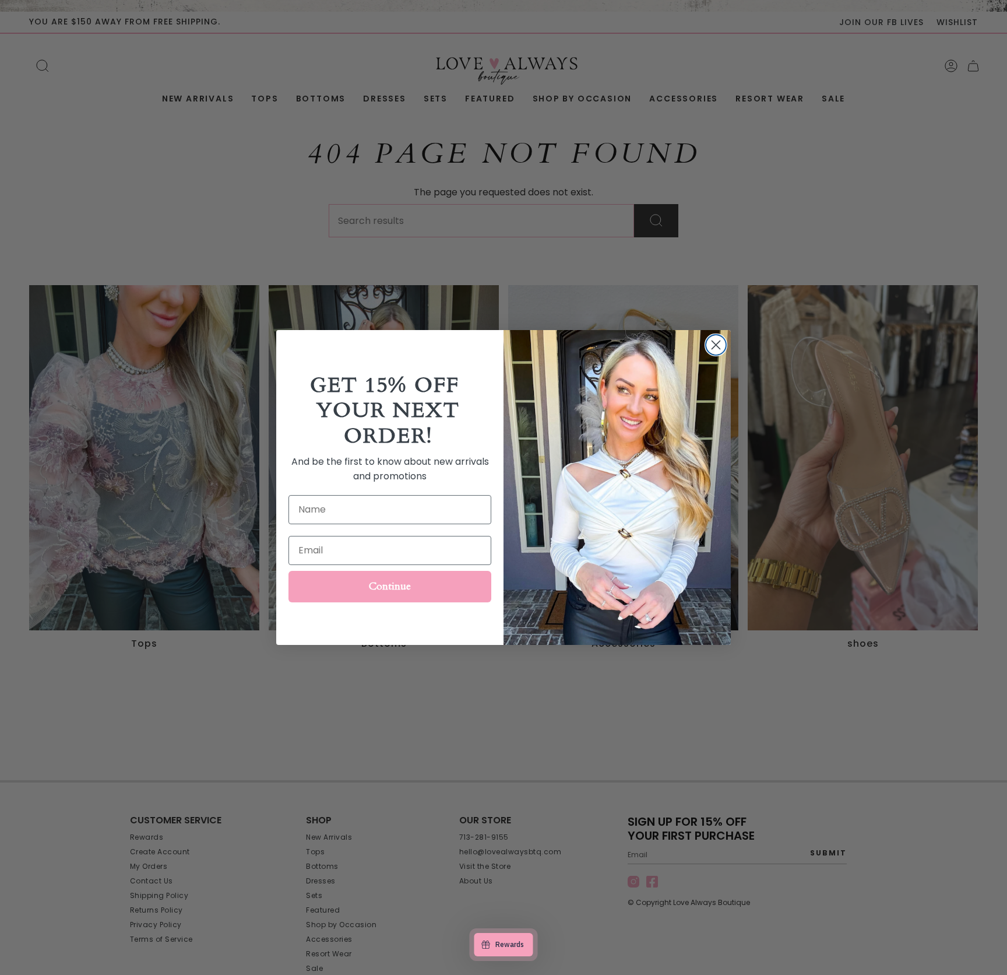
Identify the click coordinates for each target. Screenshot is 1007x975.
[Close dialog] (716, 345)
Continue (390, 586)
